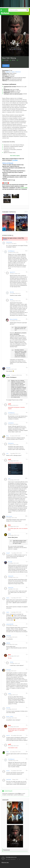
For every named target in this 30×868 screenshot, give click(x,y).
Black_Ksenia (9, 516)
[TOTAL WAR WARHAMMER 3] (22, 222)
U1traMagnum (11, 251)
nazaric (7, 597)
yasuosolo (8, 669)
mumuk (11, 662)
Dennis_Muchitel (13, 319)
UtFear (9, 534)
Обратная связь (5, 862)
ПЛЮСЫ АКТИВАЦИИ (7, 163)
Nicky (7, 436)
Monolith (8, 367)
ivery (7, 453)
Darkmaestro (11, 443)
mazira (7, 612)
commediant (11, 423)
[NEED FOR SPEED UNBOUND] (8, 222)
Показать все (6, 850)
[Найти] (27, 10)
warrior (11, 299)
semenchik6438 (9, 624)
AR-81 (9, 525)
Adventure (18, 72)
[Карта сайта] (19, 859)
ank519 (8, 735)
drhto (7, 751)
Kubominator (9, 242)
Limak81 (8, 375)
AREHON (8, 643)
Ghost (9, 654)
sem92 (9, 404)
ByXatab (5, 13)
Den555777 (12, 272)
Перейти (5, 239)
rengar (9, 693)
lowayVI (8, 553)
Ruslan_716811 (9, 716)
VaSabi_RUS (10, 576)
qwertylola (8, 779)
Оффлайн (8, 72)
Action (13, 72)
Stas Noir (12, 292)
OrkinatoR (8, 635)
